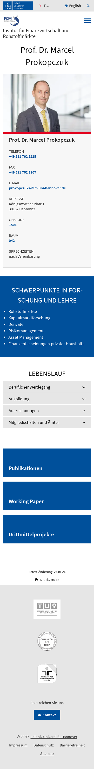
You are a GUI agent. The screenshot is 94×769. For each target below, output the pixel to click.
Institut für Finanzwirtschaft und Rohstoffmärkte (36, 33)
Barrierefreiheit (72, 745)
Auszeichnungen (24, 410)
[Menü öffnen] (87, 22)
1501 (13, 224)
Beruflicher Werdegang (29, 387)
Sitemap (47, 753)
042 (12, 240)
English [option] (75, 5)
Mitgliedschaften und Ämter (34, 422)
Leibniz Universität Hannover (54, 736)
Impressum (18, 745)
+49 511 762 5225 (22, 156)
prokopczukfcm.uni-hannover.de (37, 188)
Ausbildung (19, 399)
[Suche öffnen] (89, 5)
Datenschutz (44, 745)
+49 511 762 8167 (22, 172)
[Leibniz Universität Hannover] (18, 5)
